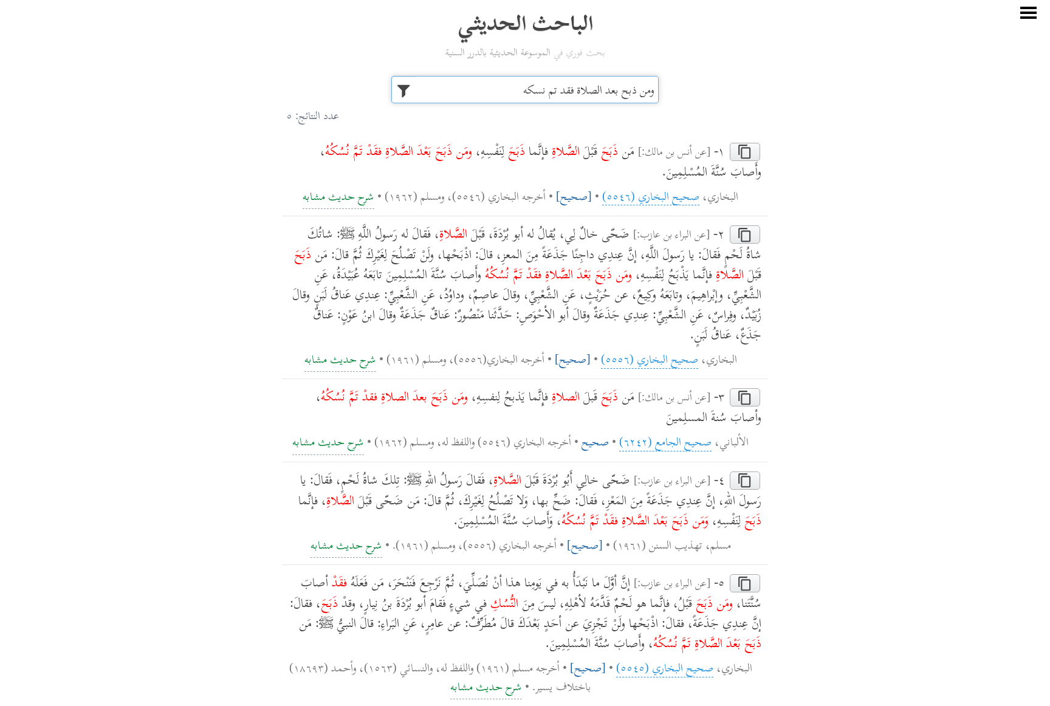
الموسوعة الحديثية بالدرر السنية (498, 52)
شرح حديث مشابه (338, 195)
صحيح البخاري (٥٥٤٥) (664, 667)
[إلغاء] (1028, 13)
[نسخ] (745, 152)
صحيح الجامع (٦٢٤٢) (665, 441)
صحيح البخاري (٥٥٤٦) (650, 195)
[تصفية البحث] (403, 90)
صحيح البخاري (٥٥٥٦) (649, 358)
